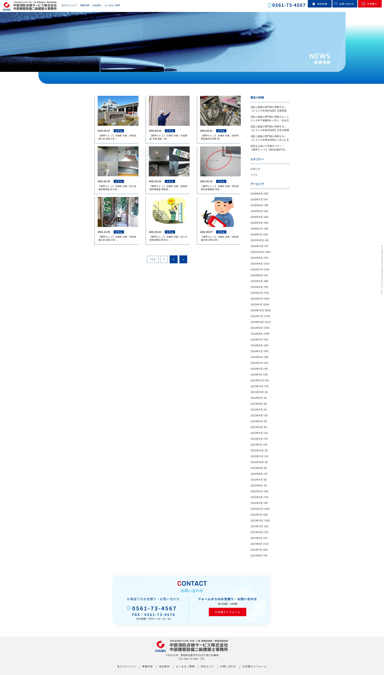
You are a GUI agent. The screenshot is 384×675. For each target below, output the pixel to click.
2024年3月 (256, 362)
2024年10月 (257, 322)
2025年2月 (256, 298)
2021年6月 (256, 555)
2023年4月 (256, 427)
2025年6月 (256, 275)
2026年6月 (256, 205)
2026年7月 (256, 199)
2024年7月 (256, 339)
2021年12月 (256, 520)
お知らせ (255, 168)
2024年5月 (256, 351)
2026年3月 (256, 222)
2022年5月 (256, 491)
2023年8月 (256, 403)
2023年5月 (256, 421)
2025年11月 (256, 246)
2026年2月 (256, 228)
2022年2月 (256, 508)
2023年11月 (256, 386)
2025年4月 (256, 286)
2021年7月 (256, 549)
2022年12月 (257, 450)
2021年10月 (256, 532)
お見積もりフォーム (227, 612)
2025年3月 (256, 292)
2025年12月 (257, 240)
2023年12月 (257, 380)
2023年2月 (256, 438)
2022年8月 (256, 473)
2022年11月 (256, 456)
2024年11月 (256, 316)
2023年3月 (256, 432)
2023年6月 (256, 415)
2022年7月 (256, 479)
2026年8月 (256, 193)
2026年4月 (256, 216)
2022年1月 (256, 514)
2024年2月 (256, 368)
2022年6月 (256, 485)
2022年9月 (256, 467)
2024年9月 (256, 327)
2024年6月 (256, 345)
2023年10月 (257, 392)
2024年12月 (257, 310)
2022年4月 (256, 497)
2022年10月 (257, 462)
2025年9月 (256, 257)
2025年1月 (256, 304)
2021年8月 (256, 543)
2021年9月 (256, 538)
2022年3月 (256, 502)
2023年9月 (256, 397)
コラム (254, 174)
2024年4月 (256, 357)
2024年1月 (256, 374)
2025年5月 (256, 281)
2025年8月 (256, 263)
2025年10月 (257, 251)
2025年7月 (256, 269)
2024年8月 (256, 333)
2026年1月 (256, 234)
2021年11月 (256, 526)
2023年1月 (256, 444)
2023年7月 (256, 409)
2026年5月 (256, 211)
